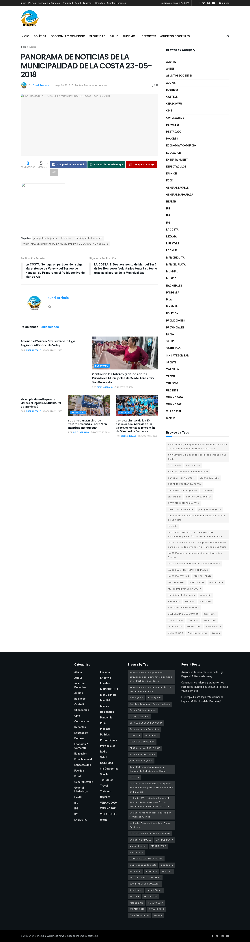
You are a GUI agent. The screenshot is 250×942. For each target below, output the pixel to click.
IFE (168, 209)
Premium (190, 601)
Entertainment (177, 160)
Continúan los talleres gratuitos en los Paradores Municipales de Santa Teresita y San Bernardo (123, 378)
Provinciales (175, 328)
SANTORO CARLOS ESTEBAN (183, 607)
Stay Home (210, 614)
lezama (171, 237)
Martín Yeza (216, 582)
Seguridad (68, 3)
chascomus (174, 104)
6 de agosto (175, 465)
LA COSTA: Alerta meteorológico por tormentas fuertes (195, 555)
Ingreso (225, 3)
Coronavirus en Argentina (182, 490)
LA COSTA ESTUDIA (178, 576)
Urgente (172, 391)
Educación (173, 153)
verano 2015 (209, 620)
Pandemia (172, 293)
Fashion (171, 174)
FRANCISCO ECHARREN (198, 496)
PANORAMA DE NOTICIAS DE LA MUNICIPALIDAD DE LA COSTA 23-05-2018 (65, 244)
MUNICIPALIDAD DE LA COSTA (184, 588)
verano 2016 (175, 626)
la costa (66, 238)
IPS (168, 216)
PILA (169, 300)
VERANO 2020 (174, 398)
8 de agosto (193, 465)
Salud (78, 3)
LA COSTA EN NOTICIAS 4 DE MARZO (188, 570)
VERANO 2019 (175, 633)
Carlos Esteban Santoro (181, 478)
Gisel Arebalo (41, 85)
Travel (171, 376)
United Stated (176, 620)
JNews (32, 936)
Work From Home (197, 633)
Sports (171, 363)
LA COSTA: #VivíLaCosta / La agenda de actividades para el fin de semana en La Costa (195, 534)
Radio (170, 335)
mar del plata (176, 265)
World (170, 418)
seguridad (173, 348)
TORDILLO (172, 369)
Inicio (23, 3)
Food (169, 181)
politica (172, 313)
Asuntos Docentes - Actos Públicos (188, 471)
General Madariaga (179, 195)
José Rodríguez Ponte (181, 509)
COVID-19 (207, 490)
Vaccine (193, 620)
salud (170, 341)
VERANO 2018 (213, 626)
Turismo (87, 3)
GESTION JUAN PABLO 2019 (183, 503)
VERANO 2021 (174, 404)
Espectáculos (176, 167)
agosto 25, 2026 (53, 350)
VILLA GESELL (174, 411)
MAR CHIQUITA (175, 258)
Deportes (100, 3)
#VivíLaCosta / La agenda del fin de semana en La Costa (197, 456)
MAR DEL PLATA (203, 576)
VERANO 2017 (193, 626)
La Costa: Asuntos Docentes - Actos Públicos (194, 563)
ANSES (170, 69)
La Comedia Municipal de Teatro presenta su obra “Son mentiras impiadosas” (87, 424)
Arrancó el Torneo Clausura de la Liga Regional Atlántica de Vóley (48, 343)
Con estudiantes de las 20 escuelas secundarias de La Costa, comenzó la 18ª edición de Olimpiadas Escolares (135, 426)
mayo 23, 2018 (62, 85)
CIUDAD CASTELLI (209, 478)
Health (171, 202)
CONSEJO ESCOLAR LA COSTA (184, 484)
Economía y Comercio (49, 3)
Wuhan (216, 633)
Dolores (172, 139)
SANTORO (205, 601)
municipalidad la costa (88, 238)
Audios (32, 47)
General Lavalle (177, 188)
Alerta (171, 62)
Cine (169, 111)
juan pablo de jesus (45, 238)
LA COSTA (172, 230)
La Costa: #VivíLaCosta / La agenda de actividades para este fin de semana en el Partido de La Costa (197, 544)
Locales (102, 85)
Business (172, 90)
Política (32, 3)
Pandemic (174, 601)
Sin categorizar (177, 356)
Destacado (90, 85)
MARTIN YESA (197, 582)
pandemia (205, 595)
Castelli (172, 97)
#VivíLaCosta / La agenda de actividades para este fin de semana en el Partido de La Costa (197, 446)
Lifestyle (172, 244)
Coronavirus (175, 118)
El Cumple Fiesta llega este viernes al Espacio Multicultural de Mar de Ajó (41, 403)
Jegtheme (92, 936)
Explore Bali (175, 496)
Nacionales (174, 286)
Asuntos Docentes (116, 3)
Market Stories (176, 582)
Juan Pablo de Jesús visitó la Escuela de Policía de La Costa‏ (196, 517)
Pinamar (172, 307)
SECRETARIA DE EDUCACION (183, 614)
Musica (171, 278)
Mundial (172, 272)
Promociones (175, 321)
